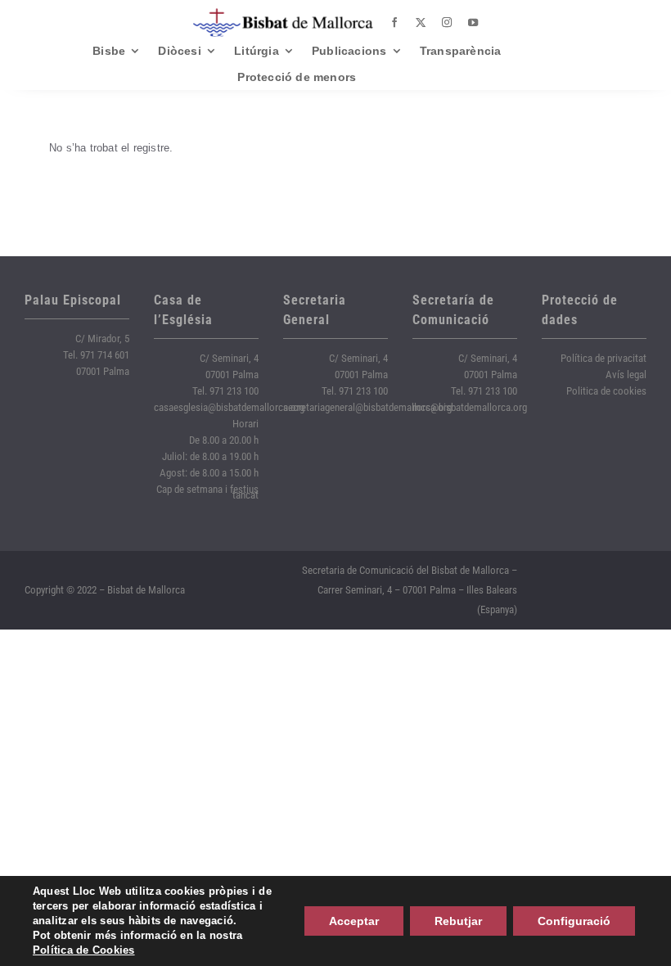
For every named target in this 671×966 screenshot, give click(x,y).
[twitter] (421, 23)
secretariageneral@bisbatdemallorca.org (367, 407)
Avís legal (626, 374)
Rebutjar (458, 921)
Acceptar (354, 921)
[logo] (283, 14)
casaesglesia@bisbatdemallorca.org (229, 407)
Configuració (574, 921)
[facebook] (394, 23)
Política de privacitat (603, 358)
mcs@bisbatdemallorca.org (469, 407)
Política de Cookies (84, 950)
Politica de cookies (606, 391)
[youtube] (473, 23)
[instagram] (447, 23)
